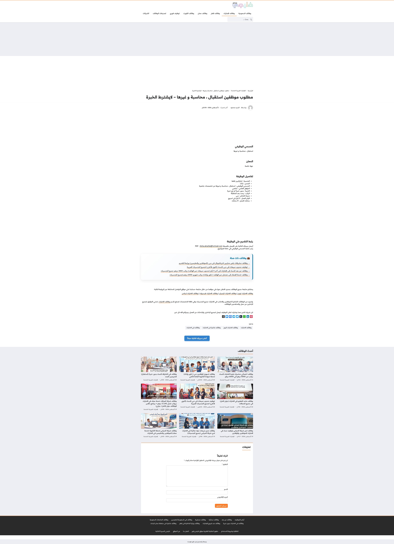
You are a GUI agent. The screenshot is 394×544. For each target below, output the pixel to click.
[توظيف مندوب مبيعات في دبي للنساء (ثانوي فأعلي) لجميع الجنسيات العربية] (197, 397)
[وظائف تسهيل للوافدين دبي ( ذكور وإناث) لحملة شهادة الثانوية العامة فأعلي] (197, 369)
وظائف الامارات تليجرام (227, 293)
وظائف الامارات (164, 302)
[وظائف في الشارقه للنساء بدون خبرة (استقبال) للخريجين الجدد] (159, 369)
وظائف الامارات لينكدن (190, 293)
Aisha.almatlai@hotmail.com (211, 246)
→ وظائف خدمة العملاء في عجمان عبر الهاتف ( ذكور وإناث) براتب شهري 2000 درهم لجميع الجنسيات (210, 275)
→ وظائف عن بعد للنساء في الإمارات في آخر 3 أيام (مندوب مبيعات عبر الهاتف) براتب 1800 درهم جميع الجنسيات (205, 271)
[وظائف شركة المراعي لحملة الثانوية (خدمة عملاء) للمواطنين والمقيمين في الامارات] (159, 425)
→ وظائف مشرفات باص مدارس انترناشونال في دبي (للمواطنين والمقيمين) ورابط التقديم (214, 263)
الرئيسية (250, 90)
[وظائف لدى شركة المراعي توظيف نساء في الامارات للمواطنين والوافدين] (235, 425)
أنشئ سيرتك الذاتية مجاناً (197, 338)
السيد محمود (235, 107)
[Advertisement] (197, 39)
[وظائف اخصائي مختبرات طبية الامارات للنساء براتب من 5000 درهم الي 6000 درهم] (235, 369)
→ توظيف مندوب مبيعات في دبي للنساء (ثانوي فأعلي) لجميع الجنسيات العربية (218, 267)
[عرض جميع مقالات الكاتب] (250, 107)
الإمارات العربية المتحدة (238, 90)
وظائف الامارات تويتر (245, 293)
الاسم (226, 489)
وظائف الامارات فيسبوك (209, 293)
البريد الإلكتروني (222, 497)
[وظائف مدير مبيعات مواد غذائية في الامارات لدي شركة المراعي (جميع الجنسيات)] (197, 425)
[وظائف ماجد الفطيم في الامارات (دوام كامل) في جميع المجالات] (235, 397)
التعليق (225, 464)
